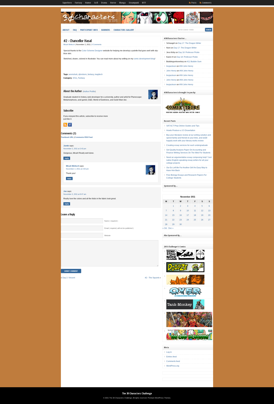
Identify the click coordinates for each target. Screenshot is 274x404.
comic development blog (144, 59)
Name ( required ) (111, 221)
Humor (88, 2)
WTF (144, 2)
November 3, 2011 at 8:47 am (74, 194)
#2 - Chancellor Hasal (77, 40)
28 (166, 224)
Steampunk (134, 2)
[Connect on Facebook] (70, 125)
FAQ (75, 29)
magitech (99, 74)
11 (195, 211)
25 (195, 220)
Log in (169, 352)
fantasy (91, 74)
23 (180, 220)
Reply (67, 158)
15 (173, 215)
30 (180, 224)
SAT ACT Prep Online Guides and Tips (182, 126)
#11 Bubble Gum (194, 61)
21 (166, 220)
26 (202, 220)
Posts (193, 2)
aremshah (73, 74)
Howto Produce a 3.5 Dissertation (180, 130)
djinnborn (82, 74)
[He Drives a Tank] (185, 309)
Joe (65, 191)
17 (188, 215)
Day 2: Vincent (68, 278)
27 (209, 220)
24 (188, 220)
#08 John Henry (186, 66)
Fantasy (78, 2)
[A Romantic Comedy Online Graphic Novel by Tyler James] (185, 296)
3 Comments (96, 44)
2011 (75, 78)
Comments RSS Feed (84, 137)
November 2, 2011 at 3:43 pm (74, 149)
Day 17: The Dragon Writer (189, 43)
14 (166, 215)
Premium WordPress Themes (159, 398)
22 (173, 220)
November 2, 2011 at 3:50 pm (77, 169)
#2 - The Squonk (152, 278)
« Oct (165, 228)
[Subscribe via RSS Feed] (65, 125)
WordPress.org (172, 366)
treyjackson (171, 66)
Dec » (170, 228)
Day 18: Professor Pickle (188, 52)
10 (188, 211)
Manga (122, 2)
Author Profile (89, 91)
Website (107, 235)
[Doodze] (185, 271)
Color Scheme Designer (92, 51)
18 (195, 215)
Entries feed (171, 357)
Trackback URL (67, 137)
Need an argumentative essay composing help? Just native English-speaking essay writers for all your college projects (189, 160)
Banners (105, 29)
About (66, 29)
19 (202, 215)
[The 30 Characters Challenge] (137, 23)
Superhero (67, 2)
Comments (207, 2)
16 (180, 215)
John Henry (171, 71)
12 (202, 211)
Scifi (96, 2)
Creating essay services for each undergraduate (187, 145)
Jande (66, 146)
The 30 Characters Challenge (137, 393)
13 (209, 211)
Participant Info (89, 29)
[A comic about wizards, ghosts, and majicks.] (185, 284)
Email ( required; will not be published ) (119, 228)
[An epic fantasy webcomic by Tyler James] (189, 326)
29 (173, 224)
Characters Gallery (124, 29)
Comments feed (173, 361)
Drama (104, 2)
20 (209, 215)
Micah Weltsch (69, 44)
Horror (113, 2)
